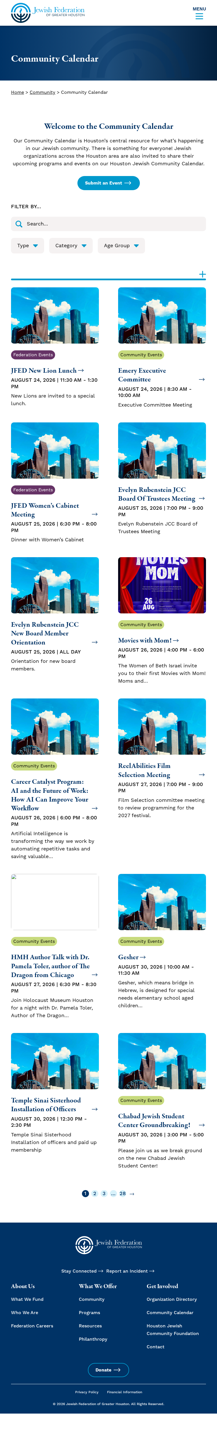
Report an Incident (127, 1271)
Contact (155, 1347)
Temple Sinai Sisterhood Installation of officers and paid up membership (54, 1124)
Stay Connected (79, 1271)
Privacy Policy (87, 1392)
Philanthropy (93, 1339)
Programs (89, 1313)
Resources (90, 1326)
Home (17, 92)
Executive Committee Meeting (155, 380)
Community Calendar (170, 1313)
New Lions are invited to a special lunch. (54, 379)
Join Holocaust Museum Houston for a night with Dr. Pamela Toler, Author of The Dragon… (53, 979)
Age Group (117, 245)
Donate (103, 1370)
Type (23, 245)
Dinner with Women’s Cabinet (54, 515)
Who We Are (24, 1313)
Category (66, 245)
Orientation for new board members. (46, 646)
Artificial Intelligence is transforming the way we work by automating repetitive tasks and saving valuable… (54, 811)
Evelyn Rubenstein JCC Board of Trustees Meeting (160, 510)
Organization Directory (172, 1299)
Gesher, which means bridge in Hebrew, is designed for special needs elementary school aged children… (156, 974)
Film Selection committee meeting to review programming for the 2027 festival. (161, 790)
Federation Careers (32, 1326)
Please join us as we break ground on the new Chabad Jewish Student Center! (161, 1133)
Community (42, 92)
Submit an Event (103, 183)
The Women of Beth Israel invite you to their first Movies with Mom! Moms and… (162, 653)
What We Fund (27, 1299)
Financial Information (124, 1392)
